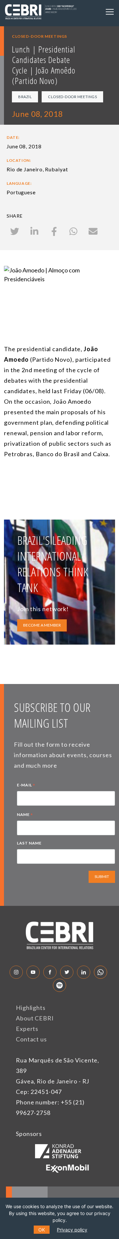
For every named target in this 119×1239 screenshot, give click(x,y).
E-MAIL (26, 785)
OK (41, 1229)
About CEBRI (35, 1018)
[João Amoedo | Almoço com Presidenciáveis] (59, 297)
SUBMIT (102, 876)
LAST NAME (29, 843)
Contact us (31, 1039)
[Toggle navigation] (109, 11)
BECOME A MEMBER (42, 625)
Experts (27, 1028)
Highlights (31, 1007)
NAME (25, 815)
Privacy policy (72, 1229)
